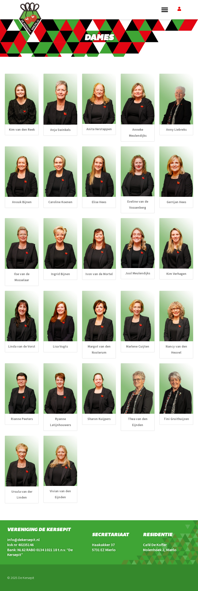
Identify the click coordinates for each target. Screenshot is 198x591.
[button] (164, 9)
